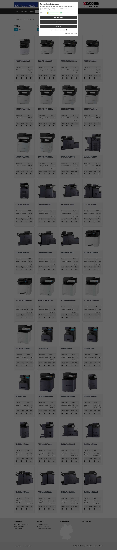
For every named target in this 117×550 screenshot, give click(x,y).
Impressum (67, 33)
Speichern (58, 22)
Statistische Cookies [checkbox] (54, 13)
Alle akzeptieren (58, 17)
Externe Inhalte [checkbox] (65, 13)
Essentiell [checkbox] (44, 13)
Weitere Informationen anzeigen (58, 29)
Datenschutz (74, 33)
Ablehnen (58, 26)
